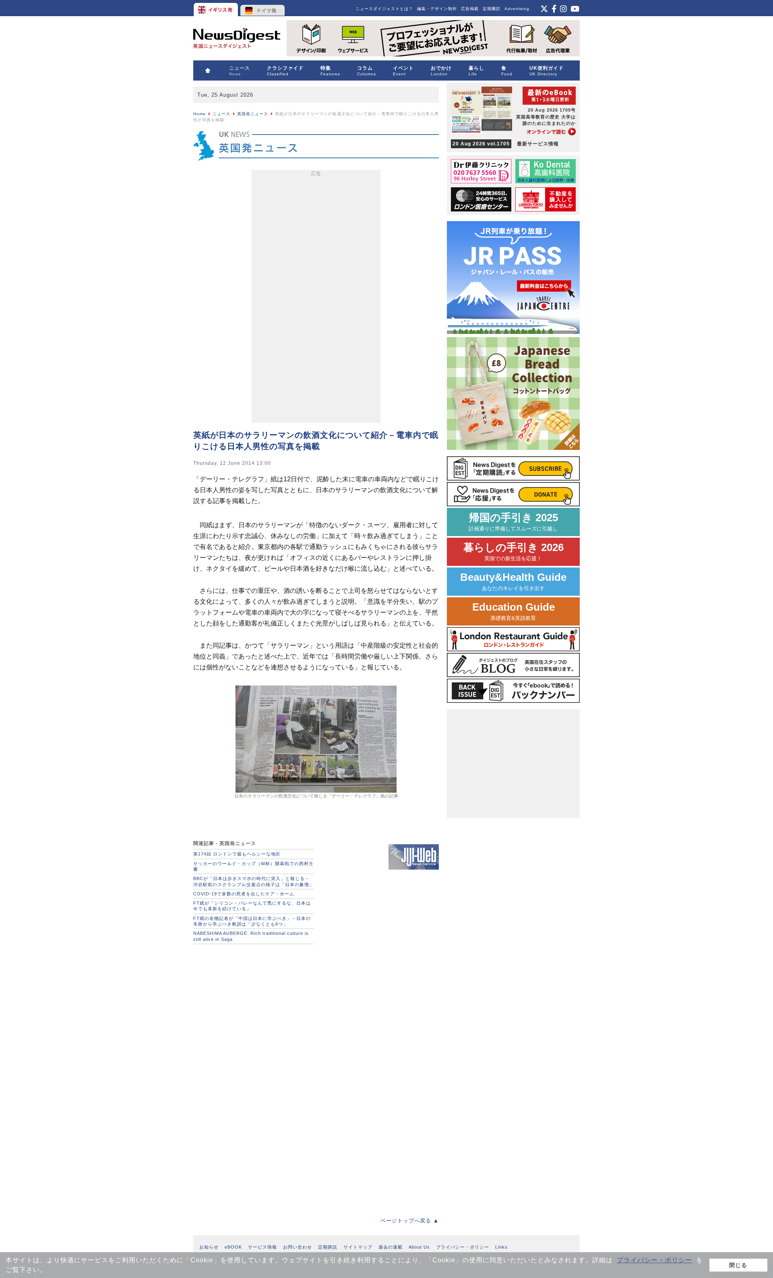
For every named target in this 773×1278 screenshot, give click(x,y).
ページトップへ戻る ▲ (409, 1221)
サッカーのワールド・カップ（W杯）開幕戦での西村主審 (253, 866)
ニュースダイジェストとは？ (384, 8)
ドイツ (263, 8)
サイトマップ (357, 1247)
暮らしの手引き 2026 (513, 551)
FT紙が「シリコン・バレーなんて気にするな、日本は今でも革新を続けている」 (252, 906)
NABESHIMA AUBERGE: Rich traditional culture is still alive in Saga (251, 936)
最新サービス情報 (506, 144)
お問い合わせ (297, 1247)
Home (199, 114)
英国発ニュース (252, 114)
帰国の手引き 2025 (513, 522)
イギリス (216, 8)
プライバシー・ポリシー (654, 1260)
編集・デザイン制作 (437, 8)
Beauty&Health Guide (513, 581)
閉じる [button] (738, 1265)
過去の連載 (390, 1247)
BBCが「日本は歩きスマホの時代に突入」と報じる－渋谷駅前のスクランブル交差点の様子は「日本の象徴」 (253, 881)
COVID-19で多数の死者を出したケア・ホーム (243, 893)
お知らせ (209, 1247)
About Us (419, 1247)
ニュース (221, 114)
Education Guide (513, 611)
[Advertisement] (316, 298)
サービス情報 (262, 1247)
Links (501, 1247)
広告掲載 (470, 8)
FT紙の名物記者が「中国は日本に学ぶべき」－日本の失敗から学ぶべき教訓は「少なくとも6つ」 (252, 921)
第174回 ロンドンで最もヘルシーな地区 (237, 853)
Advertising (516, 8)
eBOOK (233, 1247)
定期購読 (491, 8)
